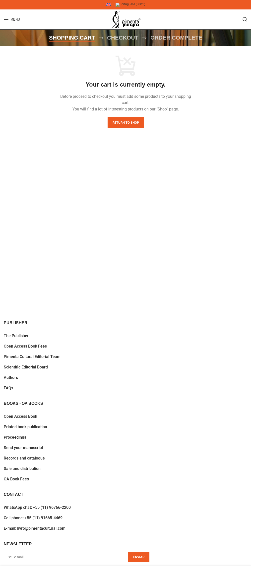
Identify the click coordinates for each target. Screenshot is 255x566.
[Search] (245, 19)
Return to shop (126, 122)
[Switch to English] (108, 5)
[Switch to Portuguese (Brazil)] (130, 4)
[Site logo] (126, 19)
